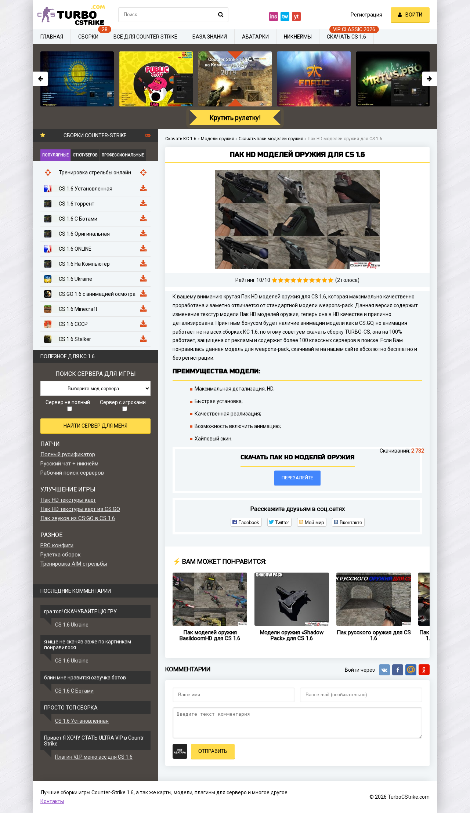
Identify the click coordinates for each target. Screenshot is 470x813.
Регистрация (366, 15)
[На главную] (69, 14)
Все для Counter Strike (145, 37)
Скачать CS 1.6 (346, 37)
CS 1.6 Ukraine (71, 625)
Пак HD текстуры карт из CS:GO (80, 509)
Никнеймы (298, 37)
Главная (51, 37)
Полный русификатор (67, 454)
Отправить (212, 751)
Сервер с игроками (123, 402)
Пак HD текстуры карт (68, 500)
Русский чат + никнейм (69, 463)
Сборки (88, 37)
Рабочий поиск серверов (72, 472)
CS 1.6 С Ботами (74, 691)
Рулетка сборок (60, 554)
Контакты (52, 801)
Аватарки (255, 37)
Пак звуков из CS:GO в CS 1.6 (77, 518)
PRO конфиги (56, 545)
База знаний (209, 37)
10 (331, 280)
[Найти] (221, 14)
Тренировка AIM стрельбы (73, 563)
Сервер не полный (68, 402)
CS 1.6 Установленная (82, 721)
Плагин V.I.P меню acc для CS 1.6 (94, 757)
